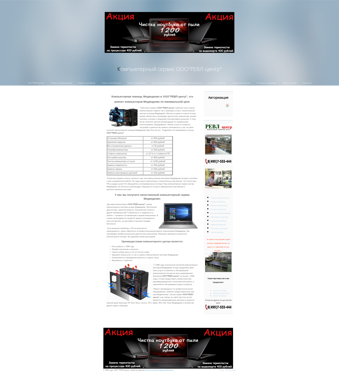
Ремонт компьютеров (219, 198)
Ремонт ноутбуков (217, 202)
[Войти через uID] (209, 106)
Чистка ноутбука (217, 232)
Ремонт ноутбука (219, 296)
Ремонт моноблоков (218, 205)
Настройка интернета (219, 217)
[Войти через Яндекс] (223, 106)
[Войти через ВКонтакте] (214, 106)
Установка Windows (218, 221)
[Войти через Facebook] (218, 106)
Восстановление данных (220, 213)
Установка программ (219, 228)
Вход (222, 370)
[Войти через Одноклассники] (218, 110)
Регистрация (230, 370)
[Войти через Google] (227, 105)
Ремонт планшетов (218, 209)
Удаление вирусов (218, 224)
